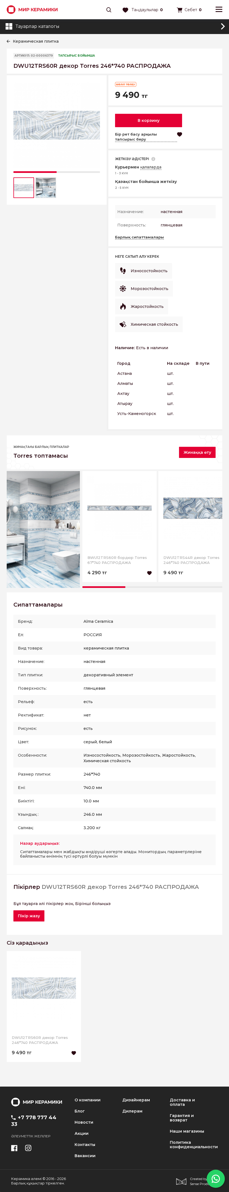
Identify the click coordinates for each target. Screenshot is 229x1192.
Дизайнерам (136, 1100)
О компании (88, 1100)
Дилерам (132, 1111)
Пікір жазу (29, 915)
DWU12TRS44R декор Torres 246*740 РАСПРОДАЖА (191, 560)
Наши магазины (187, 1131)
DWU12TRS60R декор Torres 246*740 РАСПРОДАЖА (40, 1040)
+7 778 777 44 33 (33, 1120)
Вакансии (85, 1156)
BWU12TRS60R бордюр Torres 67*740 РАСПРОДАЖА (117, 560)
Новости (84, 1122)
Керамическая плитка (36, 41)
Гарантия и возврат (182, 1117)
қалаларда (150, 167)
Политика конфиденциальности (194, 1144)
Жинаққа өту (197, 452)
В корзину (148, 120)
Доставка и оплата (182, 1102)
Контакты (85, 1144)
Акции (82, 1133)
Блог (80, 1111)
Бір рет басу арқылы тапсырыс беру (136, 136)
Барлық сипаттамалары (139, 237)
